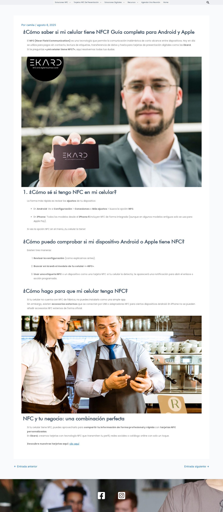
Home (165, 2)
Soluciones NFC (61, 2)
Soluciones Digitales (113, 2)
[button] (69, 2)
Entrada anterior (25, 466)
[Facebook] (101, 495)
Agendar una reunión (150, 2)
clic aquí (74, 443)
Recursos (131, 2)
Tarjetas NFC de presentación (86, 2)
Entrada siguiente (196, 466)
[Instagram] (121, 495)
